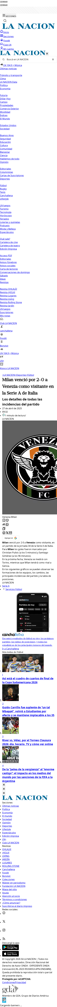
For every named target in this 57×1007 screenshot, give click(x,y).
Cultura (4, 145)
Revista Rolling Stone (11, 302)
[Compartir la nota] (4, 525)
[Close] (4, 785)
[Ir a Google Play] (10, 949)
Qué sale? (5, 238)
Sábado (4, 275)
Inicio (6, 32)
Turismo (4, 208)
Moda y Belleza (8, 228)
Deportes (20, 375)
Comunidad (6, 148)
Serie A (5, 585)
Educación (5, 142)
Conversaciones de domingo (15, 272)
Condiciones (8, 982)
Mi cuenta (8, 49)
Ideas (3, 279)
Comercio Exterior (9, 108)
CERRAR (3, 2)
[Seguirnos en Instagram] (4, 930)
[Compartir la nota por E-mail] (10, 533)
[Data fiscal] (4, 1002)
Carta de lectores (9, 268)
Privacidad (20, 982)
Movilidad (5, 112)
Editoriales (5, 168)
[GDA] (10, 992)
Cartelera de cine (9, 242)
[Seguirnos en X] (4, 922)
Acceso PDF (6, 255)
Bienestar (5, 152)
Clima (3, 78)
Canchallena (6, 195)
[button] (28, 210)
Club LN (7, 44)
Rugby (3, 188)
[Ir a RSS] (4, 939)
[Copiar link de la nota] (4, 529)
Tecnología (5, 212)
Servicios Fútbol (14, 589)
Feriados (4, 218)
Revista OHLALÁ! (8, 289)
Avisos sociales (7, 265)
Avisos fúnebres (8, 262)
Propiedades (6, 105)
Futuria (3, 95)
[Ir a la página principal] (28, 28)
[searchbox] (27, 59)
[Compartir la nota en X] (7, 533)
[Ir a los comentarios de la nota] (7, 520)
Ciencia (3, 155)
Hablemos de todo (9, 158)
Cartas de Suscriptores (12, 175)
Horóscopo (6, 215)
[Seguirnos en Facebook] (4, 913)
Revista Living (7, 299)
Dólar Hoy (5, 98)
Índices (3, 115)
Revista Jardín (7, 305)
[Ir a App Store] (10, 955)
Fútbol (3, 185)
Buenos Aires (7, 135)
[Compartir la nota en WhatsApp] (7, 525)
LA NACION (8, 375)
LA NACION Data (8, 81)
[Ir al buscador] (5, 20)
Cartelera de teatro (10, 245)
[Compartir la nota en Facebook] (4, 533)
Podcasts (5, 225)
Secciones (8, 36)
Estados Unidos (8, 125)
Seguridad (5, 138)
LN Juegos (5, 205)
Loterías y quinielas (10, 222)
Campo (3, 102)
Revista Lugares (8, 295)
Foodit (6, 40)
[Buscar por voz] (53, 59)
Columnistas (6, 172)
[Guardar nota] (4, 520)
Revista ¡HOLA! (7, 292)
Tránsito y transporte (11, 75)
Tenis (2, 192)
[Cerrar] (47, 54)
